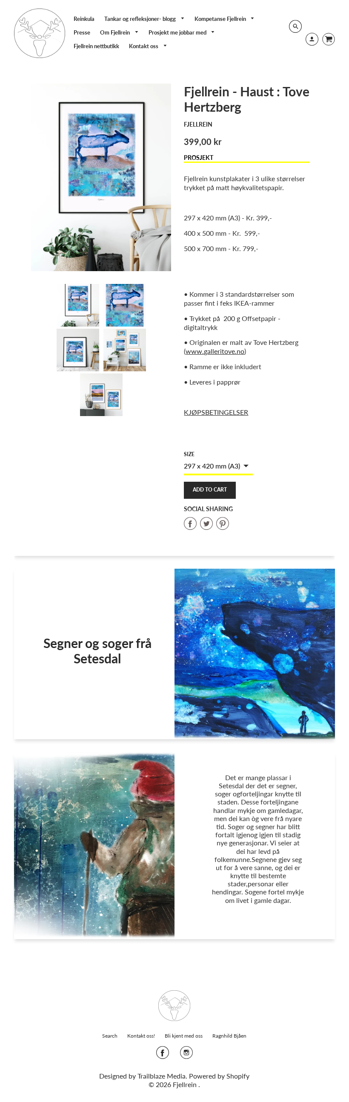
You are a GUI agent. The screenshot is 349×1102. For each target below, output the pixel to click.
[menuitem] (84, 19)
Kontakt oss (144, 46)
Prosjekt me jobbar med (178, 32)
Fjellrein (198, 124)
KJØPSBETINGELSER (216, 412)
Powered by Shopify (219, 1076)
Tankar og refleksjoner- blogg (140, 18)
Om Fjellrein (115, 32)
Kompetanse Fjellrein (221, 18)
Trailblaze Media (161, 1076)
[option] (101, 177)
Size (189, 454)
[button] (210, 490)
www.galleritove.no (215, 351)
